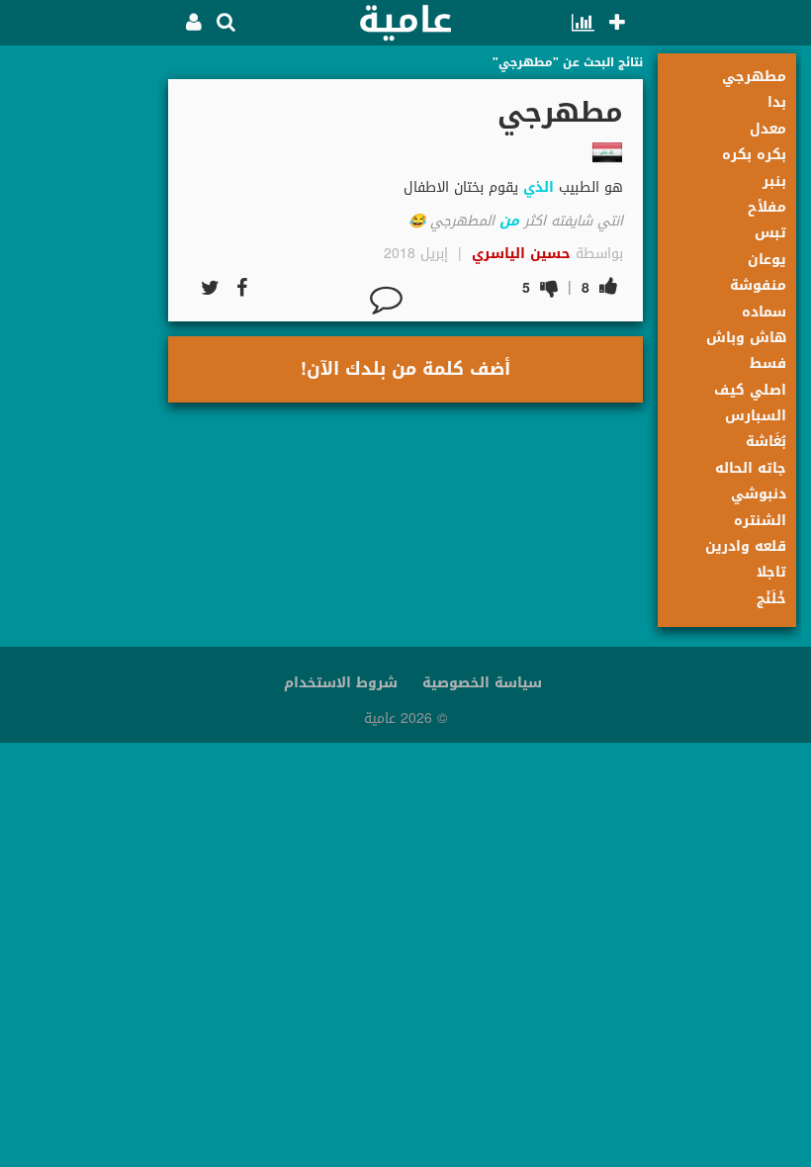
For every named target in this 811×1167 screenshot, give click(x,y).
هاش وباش (746, 337)
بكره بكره (754, 154)
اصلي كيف (750, 390)
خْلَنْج (771, 598)
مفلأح (767, 207)
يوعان (767, 259)
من (509, 221)
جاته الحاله (750, 468)
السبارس (755, 416)
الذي (538, 187)
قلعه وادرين (745, 546)
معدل (768, 129)
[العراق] (607, 152)
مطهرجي (754, 76)
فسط (768, 363)
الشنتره (760, 520)
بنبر (774, 181)
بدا (776, 102)
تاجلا (771, 572)
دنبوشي (758, 494)
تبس (770, 233)
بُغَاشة (766, 441)
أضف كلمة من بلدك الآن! (405, 369)
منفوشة (758, 285)
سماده (764, 312)
